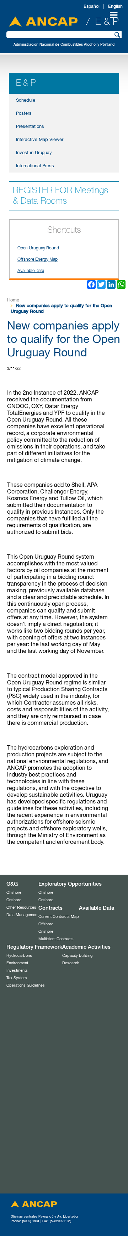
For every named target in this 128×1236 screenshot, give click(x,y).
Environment (17, 963)
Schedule (25, 100)
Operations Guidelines (25, 985)
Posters (24, 113)
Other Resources (21, 907)
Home (13, 300)
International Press (35, 166)
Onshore (13, 900)
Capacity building (77, 956)
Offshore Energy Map (37, 260)
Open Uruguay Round (38, 248)
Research (70, 963)
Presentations (30, 126)
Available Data (30, 271)
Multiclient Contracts (56, 939)
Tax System (16, 978)
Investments (17, 970)
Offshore (13, 892)
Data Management (22, 915)
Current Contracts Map (58, 917)
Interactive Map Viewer (39, 139)
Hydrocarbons (19, 956)
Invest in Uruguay (34, 153)
